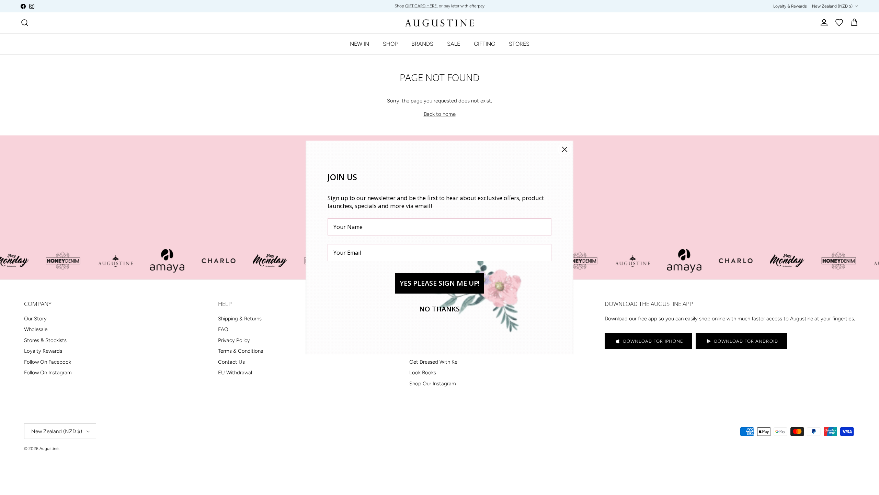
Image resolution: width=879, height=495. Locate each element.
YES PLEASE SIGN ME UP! (440, 283)
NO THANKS (439, 309)
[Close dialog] (565, 149)
